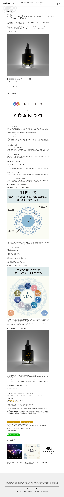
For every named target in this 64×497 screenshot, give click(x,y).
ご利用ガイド (32, 2)
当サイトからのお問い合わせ (13, 422)
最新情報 (22, 2)
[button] (25, 4)
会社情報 (28, 2)
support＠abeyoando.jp (15, 401)
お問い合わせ (41, 2)
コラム (25, 2)
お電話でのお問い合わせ (27, 422)
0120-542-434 (11, 400)
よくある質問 (37, 2)
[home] (8, 3)
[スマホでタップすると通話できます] (36, 488)
